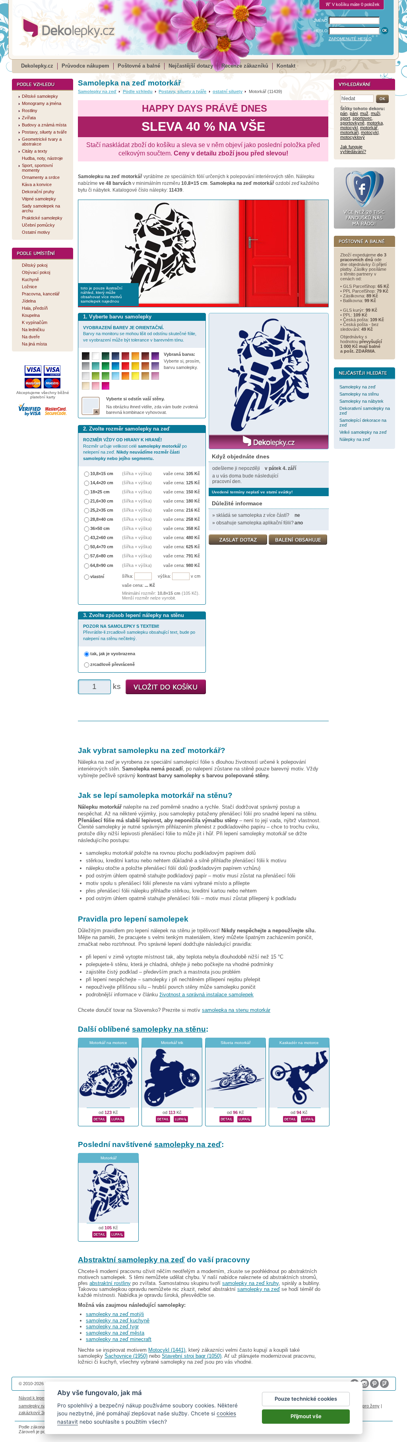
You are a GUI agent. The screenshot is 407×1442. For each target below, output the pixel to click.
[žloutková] (135, 356)
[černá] (85, 356)
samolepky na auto (37, 1405)
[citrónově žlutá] (135, 375)
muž (364, 113)
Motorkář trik (172, 1042)
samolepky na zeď (187, 1144)
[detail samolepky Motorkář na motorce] (99, 1118)
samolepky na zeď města (115, 1333)
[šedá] (85, 366)
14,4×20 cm (101, 482)
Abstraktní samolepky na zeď (131, 1260)
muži (375, 113)
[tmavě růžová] (105, 385)
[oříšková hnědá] (145, 366)
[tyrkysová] (95, 366)
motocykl (349, 127)
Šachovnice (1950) (126, 1356)
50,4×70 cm (101, 546)
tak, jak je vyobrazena (112, 653)
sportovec (362, 118)
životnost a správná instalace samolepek (206, 995)
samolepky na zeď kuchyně (117, 1321)
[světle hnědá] (145, 375)
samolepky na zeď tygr (112, 1326)
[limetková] (95, 375)
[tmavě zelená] (105, 356)
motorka (375, 122)
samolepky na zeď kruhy (250, 1283)
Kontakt (286, 66)
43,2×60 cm (101, 537)
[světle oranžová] (125, 375)
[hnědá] (145, 356)
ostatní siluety (227, 91)
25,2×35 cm (101, 510)
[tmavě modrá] (115, 356)
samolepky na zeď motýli (115, 1314)
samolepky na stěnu (169, 1029)
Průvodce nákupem (85, 66)
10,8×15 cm (101, 473)
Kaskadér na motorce (299, 1042)
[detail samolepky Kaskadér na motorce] (290, 1118)
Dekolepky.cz (37, 66)
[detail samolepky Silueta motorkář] (226, 1118)
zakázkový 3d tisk (36, 1412)
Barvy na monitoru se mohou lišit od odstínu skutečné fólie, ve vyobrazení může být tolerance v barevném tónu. (139, 333)
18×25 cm (100, 491)
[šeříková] (155, 375)
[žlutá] (135, 366)
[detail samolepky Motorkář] (99, 1233)
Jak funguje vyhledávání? (353, 149)
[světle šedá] (85, 375)
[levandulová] (155, 366)
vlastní (97, 576)
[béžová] (85, 385)
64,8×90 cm (101, 565)
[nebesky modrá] (115, 366)
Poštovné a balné (139, 66)
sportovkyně (352, 122)
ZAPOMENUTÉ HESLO (350, 39)
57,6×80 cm (101, 555)
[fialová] (155, 356)
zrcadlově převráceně (112, 664)
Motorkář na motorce (108, 1042)
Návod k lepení (33, 1397)
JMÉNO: (321, 20)
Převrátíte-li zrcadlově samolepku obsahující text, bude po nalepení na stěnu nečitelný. (139, 632)
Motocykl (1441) (166, 1350)
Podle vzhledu (138, 91)
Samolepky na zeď (97, 91)
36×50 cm (100, 528)
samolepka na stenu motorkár (236, 1010)
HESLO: (321, 31)
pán (343, 113)
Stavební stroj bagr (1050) (191, 1356)
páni (354, 113)
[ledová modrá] (115, 375)
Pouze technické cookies (306, 1398)
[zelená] (105, 366)
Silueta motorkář (235, 1042)
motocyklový (352, 137)
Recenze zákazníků (244, 66)
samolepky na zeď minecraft (118, 1339)
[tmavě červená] (125, 356)
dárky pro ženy (365, 1405)
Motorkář (108, 1158)
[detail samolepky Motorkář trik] (163, 1118)
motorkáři (349, 132)
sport (345, 118)
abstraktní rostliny (110, 1283)
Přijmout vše (306, 1416)
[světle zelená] (105, 375)
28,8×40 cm (101, 519)
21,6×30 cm (101, 501)
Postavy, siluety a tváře (182, 91)
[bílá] (95, 356)
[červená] (125, 366)
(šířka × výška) (137, 473)
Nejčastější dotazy (191, 66)
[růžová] (95, 385)
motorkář (369, 127)
